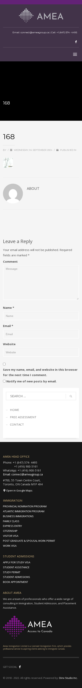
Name (8, 308)
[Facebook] (76, 42)
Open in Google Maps (19, 490)
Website (9, 344)
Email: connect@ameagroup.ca (23, 474)
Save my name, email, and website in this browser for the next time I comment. (40, 372)
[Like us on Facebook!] (20, 667)
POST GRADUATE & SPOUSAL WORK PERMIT (29, 541)
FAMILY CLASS (11, 521)
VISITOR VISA (10, 536)
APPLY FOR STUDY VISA (16, 562)
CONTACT (17, 424)
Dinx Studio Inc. (68, 678)
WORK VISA (10, 545)
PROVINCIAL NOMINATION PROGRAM (25, 506)
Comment (10, 261)
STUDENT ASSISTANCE (16, 567)
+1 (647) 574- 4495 (67, 32)
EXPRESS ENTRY (12, 526)
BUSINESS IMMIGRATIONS (18, 516)
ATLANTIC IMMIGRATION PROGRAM (23, 511)
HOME (14, 410)
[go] (71, 396)
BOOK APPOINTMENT (15, 582)
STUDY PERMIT (11, 572)
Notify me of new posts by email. (31, 381)
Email (8, 326)
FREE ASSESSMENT (23, 417)
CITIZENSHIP (10, 531)
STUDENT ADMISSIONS (16, 577)
